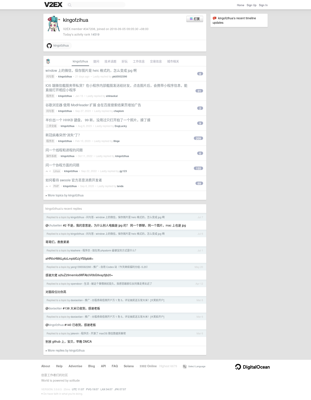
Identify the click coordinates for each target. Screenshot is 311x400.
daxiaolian (77, 300)
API (103, 366)
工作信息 (139, 61)
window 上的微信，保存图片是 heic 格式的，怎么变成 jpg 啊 (91, 70)
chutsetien (55, 225)
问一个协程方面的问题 (62, 165)
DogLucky (121, 126)
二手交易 (51, 126)
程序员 (50, 96)
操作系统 (51, 156)
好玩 (125, 61)
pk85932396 (119, 76)
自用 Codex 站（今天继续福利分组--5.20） (124, 267)
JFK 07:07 (120, 389)
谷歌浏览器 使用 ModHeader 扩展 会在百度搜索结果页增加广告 (93, 104)
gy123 (123, 171)
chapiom (119, 111)
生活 (86, 283)
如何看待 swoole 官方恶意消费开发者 (73, 180)
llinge (116, 141)
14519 (95, 34)
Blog (91, 366)
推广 (95, 267)
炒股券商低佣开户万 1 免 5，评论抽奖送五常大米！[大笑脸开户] (128, 300)
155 (198, 168)
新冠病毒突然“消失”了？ (63, 134)
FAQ (115, 366)
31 (199, 90)
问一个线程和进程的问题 (64, 150)
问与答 (50, 76)
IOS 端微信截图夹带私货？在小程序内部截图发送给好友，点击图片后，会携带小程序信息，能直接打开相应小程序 (116, 87)
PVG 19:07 (92, 389)
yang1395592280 (81, 267)
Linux (57, 171)
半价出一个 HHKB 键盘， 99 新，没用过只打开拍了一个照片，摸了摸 (97, 119)
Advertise (75, 366)
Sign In (263, 5)
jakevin (75, 333)
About (45, 366)
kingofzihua (60, 45)
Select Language (195, 366)
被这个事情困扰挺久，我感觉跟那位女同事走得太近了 (121, 283)
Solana (129, 366)
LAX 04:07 (106, 389)
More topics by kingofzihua (66, 195)
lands (120, 186)
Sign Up (251, 5)
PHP (56, 186)
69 (199, 183)
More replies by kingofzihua (66, 350)
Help (59, 366)
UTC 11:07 (78, 389)
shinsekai (112, 96)
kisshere (75, 250)
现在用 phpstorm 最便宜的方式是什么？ (114, 250)
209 (198, 138)
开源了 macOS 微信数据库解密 (108, 333)
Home (240, 5)
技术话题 (110, 61)
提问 (96, 61)
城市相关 (173, 61)
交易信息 (156, 61)
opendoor (76, 283)
